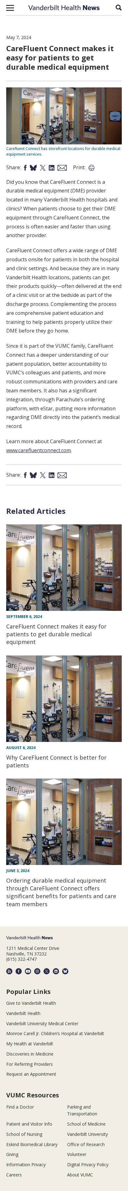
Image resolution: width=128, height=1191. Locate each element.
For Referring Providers (29, 1064)
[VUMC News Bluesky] (65, 971)
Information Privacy (26, 1164)
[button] (10, 8)
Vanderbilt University (87, 1134)
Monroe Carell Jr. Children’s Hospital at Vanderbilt (55, 1033)
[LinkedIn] (56, 971)
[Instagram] (37, 971)
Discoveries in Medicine (29, 1054)
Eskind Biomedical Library (31, 1144)
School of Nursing (24, 1134)
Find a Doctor (20, 1107)
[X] (46, 971)
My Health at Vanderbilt (29, 1044)
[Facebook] (19, 971)
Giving (12, 1154)
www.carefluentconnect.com (38, 450)
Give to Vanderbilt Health (31, 1003)
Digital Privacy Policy (87, 1164)
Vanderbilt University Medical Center (42, 1023)
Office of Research (86, 1144)
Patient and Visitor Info (29, 1124)
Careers (14, 1175)
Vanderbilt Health (23, 1013)
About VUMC (80, 1175)
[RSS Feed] (9, 971)
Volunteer (76, 1154)
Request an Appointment (31, 1074)
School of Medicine (86, 1124)
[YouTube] (28, 971)
